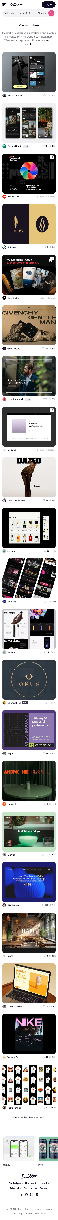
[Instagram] (31, 1194)
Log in (48, 4)
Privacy (37, 1209)
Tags (21, 1213)
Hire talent (30, 1183)
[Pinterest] (37, 1194)
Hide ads (39, 196)
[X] (21, 1194)
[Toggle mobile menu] (4, 4)
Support (44, 1188)
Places (29, 1213)
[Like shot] (50, 87)
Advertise (51, 196)
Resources (40, 1213)
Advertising (15, 1188)
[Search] (51, 13)
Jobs (14, 1213)
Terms (28, 1209)
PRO (26, 146)
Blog (26, 1188)
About (34, 1188)
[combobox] (19, 13)
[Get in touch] (38, 87)
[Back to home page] (16, 4)
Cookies (47, 1209)
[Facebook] (26, 1194)
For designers (16, 1183)
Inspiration (43, 1183)
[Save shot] (44, 87)
